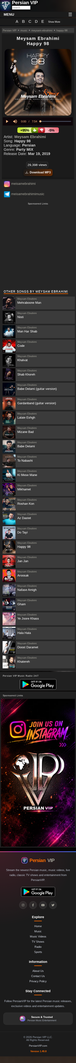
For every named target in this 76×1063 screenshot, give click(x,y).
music (23, 30)
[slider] (55, 121)
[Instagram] (23, 905)
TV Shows (38, 941)
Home (38, 926)
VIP (42, 860)
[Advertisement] (38, 247)
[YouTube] (43, 905)
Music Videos (38, 936)
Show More (54, 21)
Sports (38, 951)
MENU (9, 14)
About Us (38, 970)
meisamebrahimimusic (27, 194)
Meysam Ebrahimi (30, 137)
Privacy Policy (38, 981)
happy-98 (62, 30)
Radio (38, 946)
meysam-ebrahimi (41, 30)
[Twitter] (53, 905)
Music (38, 931)
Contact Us (38, 976)
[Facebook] (33, 905)
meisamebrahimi (23, 184)
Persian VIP (9, 30)
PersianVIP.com (38, 1045)
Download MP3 (39, 172)
